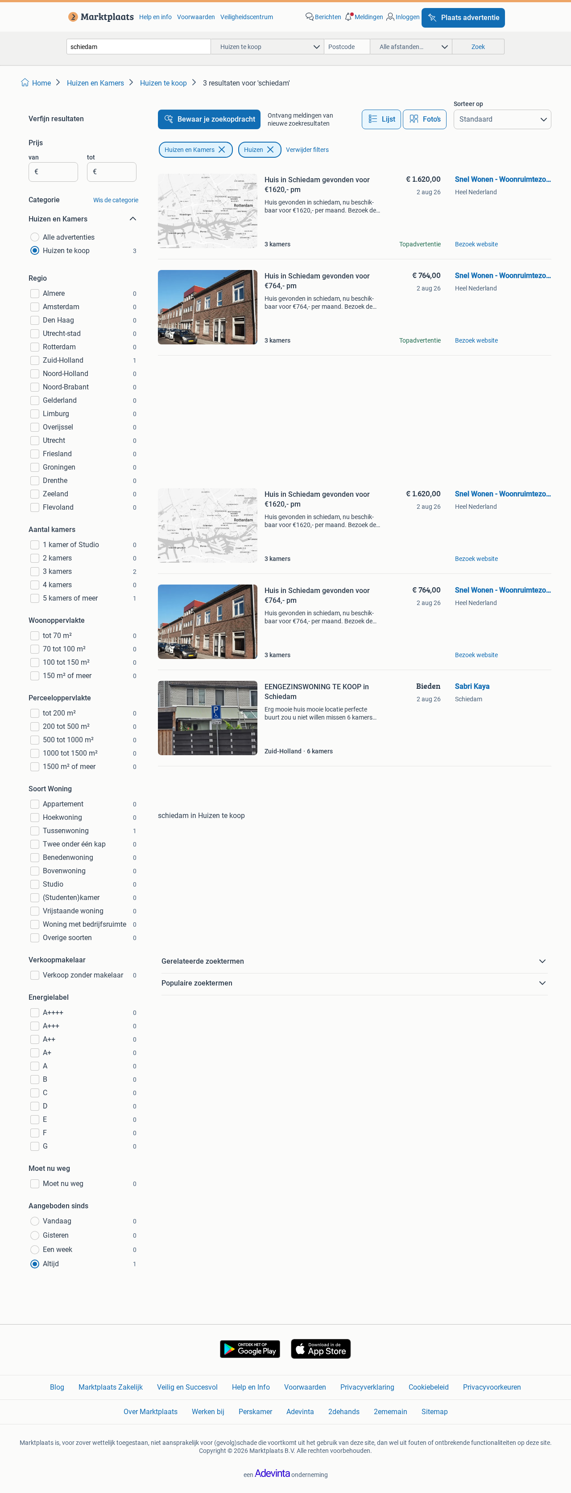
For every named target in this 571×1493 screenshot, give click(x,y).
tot (91, 157)
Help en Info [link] (251, 1387)
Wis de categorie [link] (115, 200)
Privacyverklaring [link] (367, 1387)
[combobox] (138, 46)
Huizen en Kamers (190, 149)
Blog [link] (57, 1387)
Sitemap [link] (435, 1411)
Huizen (253, 149)
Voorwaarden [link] (196, 16)
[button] (363, 17)
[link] (99, 17)
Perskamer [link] (255, 1411)
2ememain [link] (390, 1411)
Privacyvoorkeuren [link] (492, 1387)
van (34, 157)
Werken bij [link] (208, 1411)
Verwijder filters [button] (307, 149)
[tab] (381, 119)
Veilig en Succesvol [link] (187, 1387)
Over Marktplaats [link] (151, 1411)
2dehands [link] (344, 1411)
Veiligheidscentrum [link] (246, 16)
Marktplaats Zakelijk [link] (111, 1387)
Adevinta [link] (300, 1411)
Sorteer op (468, 103)
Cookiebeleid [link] (429, 1387)
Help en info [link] (155, 16)
